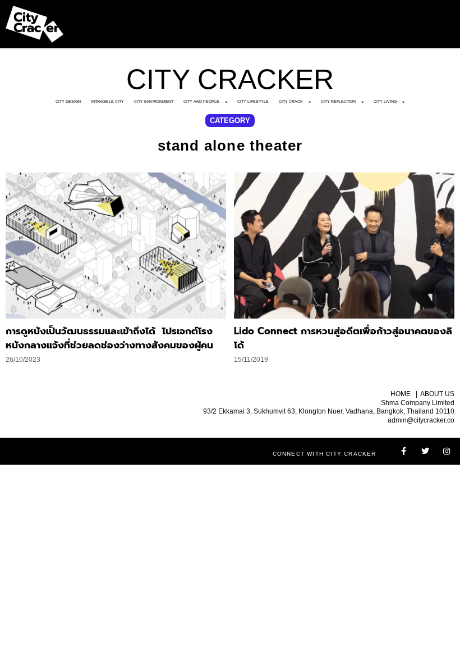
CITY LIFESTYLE (253, 101)
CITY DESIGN (68, 101)
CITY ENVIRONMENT (153, 101)
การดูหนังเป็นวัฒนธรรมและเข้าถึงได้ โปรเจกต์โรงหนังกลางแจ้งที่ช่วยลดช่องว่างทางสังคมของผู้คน (109, 338)
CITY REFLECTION (338, 101)
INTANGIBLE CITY (107, 101)
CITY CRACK (291, 101)
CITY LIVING (385, 101)
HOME (400, 394)
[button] (230, 120)
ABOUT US (437, 394)
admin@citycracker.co (421, 420)
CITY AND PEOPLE (201, 101)
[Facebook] (404, 451)
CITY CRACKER (230, 79)
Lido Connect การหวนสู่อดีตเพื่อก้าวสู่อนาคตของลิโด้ (343, 338)
